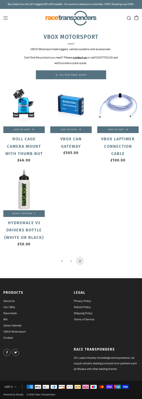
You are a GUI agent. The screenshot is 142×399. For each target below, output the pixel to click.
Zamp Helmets (12, 325)
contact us (80, 57)
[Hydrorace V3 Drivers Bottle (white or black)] (24, 189)
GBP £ (8, 386)
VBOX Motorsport (14, 331)
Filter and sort (73, 74)
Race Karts (10, 313)
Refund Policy (82, 307)
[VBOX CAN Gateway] (71, 105)
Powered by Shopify (13, 394)
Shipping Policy (83, 313)
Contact (8, 337)
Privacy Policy (82, 301)
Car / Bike (9, 307)
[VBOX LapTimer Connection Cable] (118, 105)
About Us (9, 301)
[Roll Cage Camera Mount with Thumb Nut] (24, 105)
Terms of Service (84, 319)
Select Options (22, 213)
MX (5, 319)
